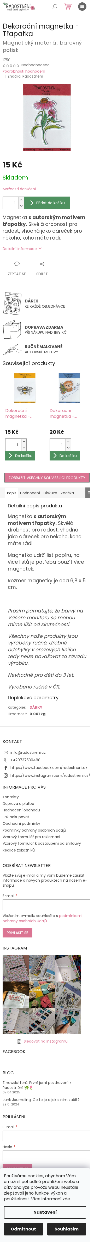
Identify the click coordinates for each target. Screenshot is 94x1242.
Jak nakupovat (16, 817)
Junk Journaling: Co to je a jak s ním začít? (41, 1099)
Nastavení (45, 1212)
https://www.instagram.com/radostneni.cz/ (50, 775)
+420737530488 (25, 760)
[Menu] (82, 6)
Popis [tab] (11, 493)
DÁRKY (36, 707)
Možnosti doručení (19, 189)
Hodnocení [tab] (30, 493)
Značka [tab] (67, 493)
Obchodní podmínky (21, 823)
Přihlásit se (17, 932)
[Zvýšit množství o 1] (21, 200)
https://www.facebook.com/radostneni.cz (48, 767)
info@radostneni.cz (28, 752)
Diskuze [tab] (50, 493)
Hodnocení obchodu (21, 810)
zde (66, 1199)
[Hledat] (55, 6)
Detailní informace (20, 248)
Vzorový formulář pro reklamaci (31, 836)
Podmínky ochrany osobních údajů (34, 830)
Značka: (25, 76)
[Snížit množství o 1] (21, 206)
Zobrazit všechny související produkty (47, 477)
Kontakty (11, 797)
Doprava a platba (18, 803)
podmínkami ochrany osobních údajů (42, 918)
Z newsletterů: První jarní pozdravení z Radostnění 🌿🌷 (37, 1085)
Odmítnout (23, 1229)
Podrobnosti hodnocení (24, 71)
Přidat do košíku (50, 202)
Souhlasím (67, 1229)
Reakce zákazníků (19, 850)
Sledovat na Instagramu (46, 1041)
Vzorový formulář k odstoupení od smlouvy (42, 843)
